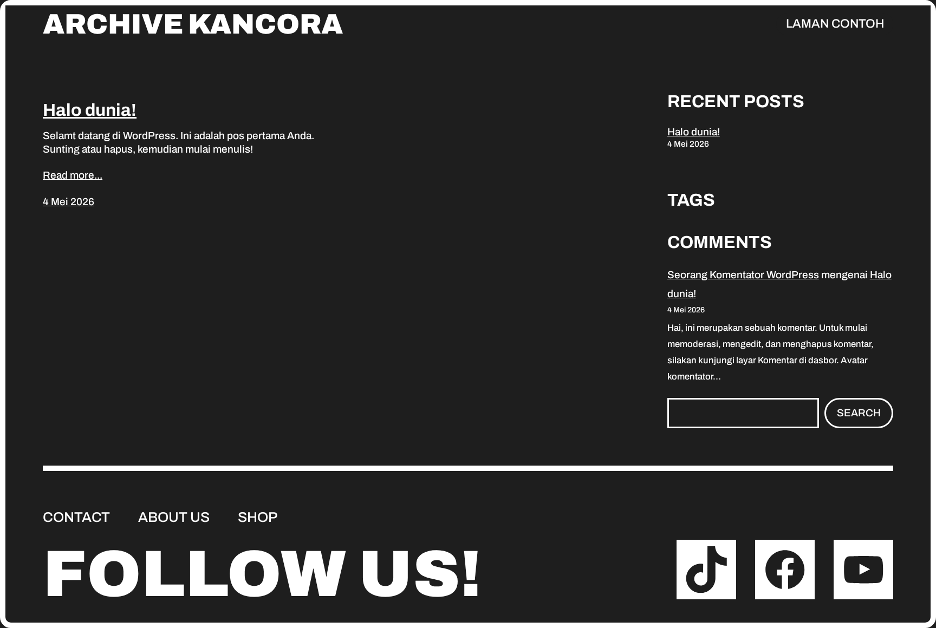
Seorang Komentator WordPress (743, 274)
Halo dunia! (89, 110)
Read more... (72, 175)
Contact (76, 517)
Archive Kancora (193, 24)
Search (859, 412)
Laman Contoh (835, 23)
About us (174, 517)
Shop (257, 517)
